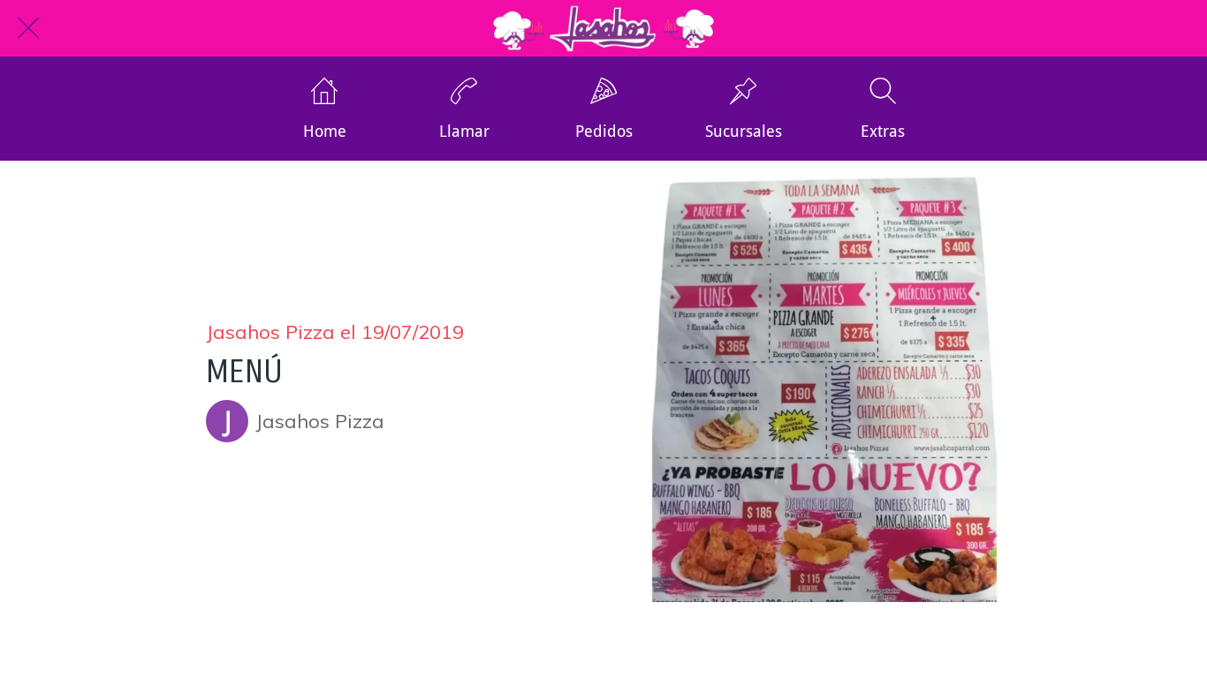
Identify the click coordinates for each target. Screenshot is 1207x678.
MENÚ (244, 372)
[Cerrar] (28, 28)
